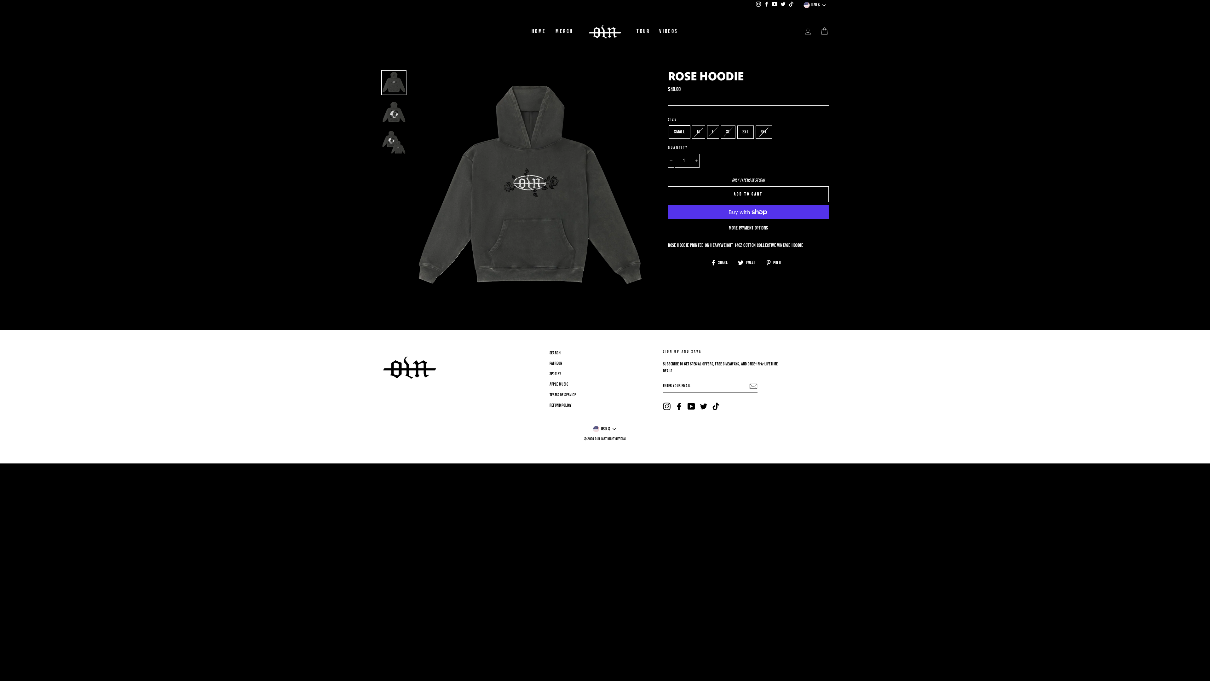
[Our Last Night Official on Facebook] (679, 406)
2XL (745, 132)
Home (539, 31)
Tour (643, 31)
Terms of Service (563, 395)
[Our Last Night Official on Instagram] (667, 406)
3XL (764, 132)
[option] (529, 188)
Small (679, 132)
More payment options (748, 228)
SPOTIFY (556, 373)
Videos (668, 31)
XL (728, 132)
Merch (564, 31)
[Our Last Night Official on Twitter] (703, 406)
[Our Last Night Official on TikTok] (716, 406)
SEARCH (555, 353)
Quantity (678, 147)
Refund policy (561, 405)
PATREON (556, 363)
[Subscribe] (753, 386)
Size (672, 119)
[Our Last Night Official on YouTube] (691, 406)
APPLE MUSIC (559, 384)
